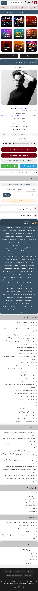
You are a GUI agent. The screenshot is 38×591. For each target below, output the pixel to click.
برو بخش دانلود (8, 56)
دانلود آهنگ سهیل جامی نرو (28, 396)
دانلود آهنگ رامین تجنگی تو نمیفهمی (25, 322)
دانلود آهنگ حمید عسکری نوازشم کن (25, 390)
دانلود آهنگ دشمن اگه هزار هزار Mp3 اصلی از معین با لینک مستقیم (20, 385)
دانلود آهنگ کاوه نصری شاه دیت (26, 412)
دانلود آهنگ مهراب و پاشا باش (27, 409)
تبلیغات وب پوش (30, 563)
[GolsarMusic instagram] (19, 587)
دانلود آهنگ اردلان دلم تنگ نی (27, 378)
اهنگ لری (32, 508)
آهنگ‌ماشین (24, 8)
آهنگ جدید (33, 8)
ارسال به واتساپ (8, 166)
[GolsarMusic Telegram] (23, 587)
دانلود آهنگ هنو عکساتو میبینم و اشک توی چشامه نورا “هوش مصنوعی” (19, 358)
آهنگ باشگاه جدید (30, 493)
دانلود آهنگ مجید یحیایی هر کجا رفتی (25, 366)
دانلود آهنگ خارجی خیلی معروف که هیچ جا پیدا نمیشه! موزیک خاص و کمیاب (19, 440)
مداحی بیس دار (31, 496)
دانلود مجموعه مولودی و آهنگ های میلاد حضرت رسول (21, 335)
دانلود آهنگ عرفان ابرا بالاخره (27, 344)
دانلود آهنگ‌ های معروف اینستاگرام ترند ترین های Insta (20, 466)
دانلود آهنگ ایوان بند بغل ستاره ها (26, 403)
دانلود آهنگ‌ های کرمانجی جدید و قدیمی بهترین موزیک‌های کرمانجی (19, 330)
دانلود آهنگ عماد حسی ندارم (27, 350)
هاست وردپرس (31, 557)
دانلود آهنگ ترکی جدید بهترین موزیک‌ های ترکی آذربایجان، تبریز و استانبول (19, 471)
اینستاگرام (30, 571)
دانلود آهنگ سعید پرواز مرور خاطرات (25, 421)
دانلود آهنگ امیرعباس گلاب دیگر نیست (24, 418)
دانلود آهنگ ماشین (27, 215)
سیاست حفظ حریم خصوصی (14, 575)
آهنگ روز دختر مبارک (29, 499)
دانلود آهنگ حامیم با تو (29, 415)
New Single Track (13, 116)
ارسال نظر (6, 195)
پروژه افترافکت (31, 554)
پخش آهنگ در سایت (29, 560)
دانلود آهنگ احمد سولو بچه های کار (26, 525)
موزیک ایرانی (25, 160)
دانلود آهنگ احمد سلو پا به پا (27, 362)
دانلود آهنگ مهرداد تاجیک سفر (27, 399)
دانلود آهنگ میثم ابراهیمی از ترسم (26, 375)
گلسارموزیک (30, 2)
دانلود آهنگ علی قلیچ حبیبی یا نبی (26, 347)
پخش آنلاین (28, 56)
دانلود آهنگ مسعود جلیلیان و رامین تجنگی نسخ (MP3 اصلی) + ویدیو (19, 536)
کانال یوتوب (8, 571)
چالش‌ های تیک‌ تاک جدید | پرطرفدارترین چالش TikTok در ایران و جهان (19, 461)
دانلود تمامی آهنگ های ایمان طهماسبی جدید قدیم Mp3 (20, 341)
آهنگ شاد (14, 8)
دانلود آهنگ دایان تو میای (28, 381)
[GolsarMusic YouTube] (15, 587)
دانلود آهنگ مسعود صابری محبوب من (25, 393)
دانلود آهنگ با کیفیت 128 (18, 155)
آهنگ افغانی (32, 511)
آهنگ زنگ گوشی (30, 502)
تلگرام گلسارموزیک (19, 571)
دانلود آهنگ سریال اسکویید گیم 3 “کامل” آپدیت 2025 (20, 522)
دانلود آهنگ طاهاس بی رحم (28, 372)
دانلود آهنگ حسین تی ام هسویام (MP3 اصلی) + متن (21, 369)
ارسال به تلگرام (27, 166)
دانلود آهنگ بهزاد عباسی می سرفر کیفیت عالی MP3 (21, 338)
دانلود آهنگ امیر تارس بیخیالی (24, 62)
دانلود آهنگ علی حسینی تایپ (27, 353)
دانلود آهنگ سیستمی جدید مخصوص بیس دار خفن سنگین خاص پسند (20, 446)
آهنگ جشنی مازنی (30, 505)
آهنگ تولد (4, 8)
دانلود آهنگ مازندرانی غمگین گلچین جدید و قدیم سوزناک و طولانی (19, 480)
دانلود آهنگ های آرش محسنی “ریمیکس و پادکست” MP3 (20, 475)
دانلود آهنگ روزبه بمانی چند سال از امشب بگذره (22, 529)
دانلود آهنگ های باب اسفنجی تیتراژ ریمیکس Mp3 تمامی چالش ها (18, 455)
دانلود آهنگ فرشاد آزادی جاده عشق (26, 532)
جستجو (3, 2)
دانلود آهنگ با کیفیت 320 (18, 149)
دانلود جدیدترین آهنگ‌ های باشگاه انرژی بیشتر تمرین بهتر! (19, 451)
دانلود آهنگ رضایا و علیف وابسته (26, 325)
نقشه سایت (28, 575)
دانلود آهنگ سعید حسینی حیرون (26, 406)
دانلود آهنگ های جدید (26, 209)
